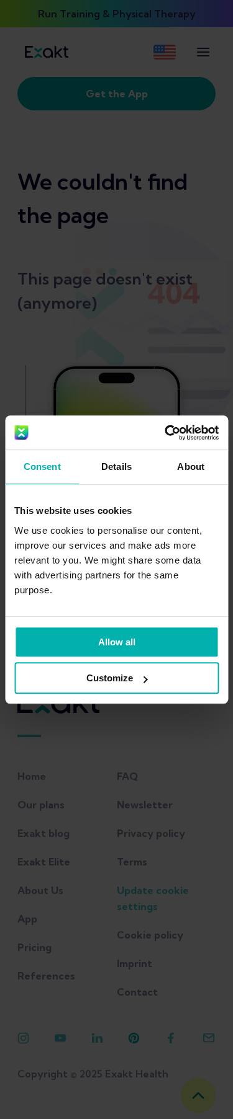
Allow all (116, 642)
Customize (109, 678)
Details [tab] (116, 466)
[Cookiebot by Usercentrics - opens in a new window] (166, 433)
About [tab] (190, 466)
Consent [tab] (42, 466)
